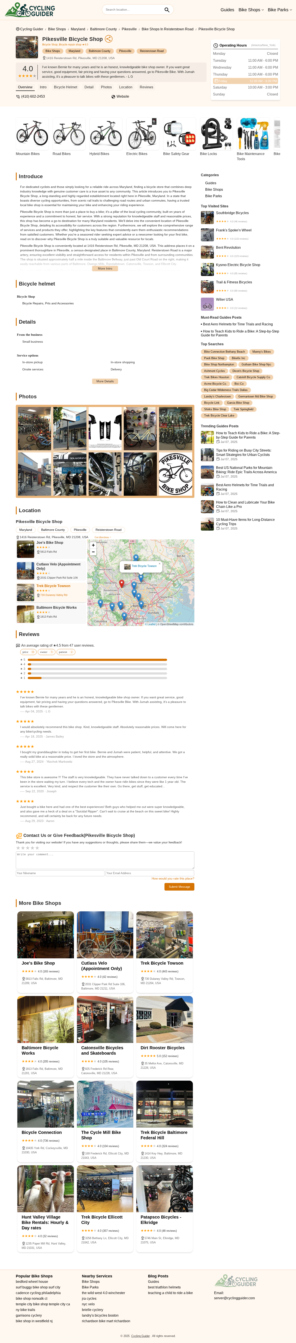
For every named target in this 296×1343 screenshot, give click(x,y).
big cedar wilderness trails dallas (226, 390)
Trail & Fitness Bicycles (234, 286)
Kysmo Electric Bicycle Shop (238, 269)
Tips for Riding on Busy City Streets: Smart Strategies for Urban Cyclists (243, 455)
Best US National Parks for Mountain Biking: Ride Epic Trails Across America (246, 472)
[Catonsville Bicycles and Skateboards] (105, 1019)
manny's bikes (261, 351)
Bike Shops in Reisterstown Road (168, 29)
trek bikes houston (216, 377)
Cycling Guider (31, 29)
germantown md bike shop (255, 396)
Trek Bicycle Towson (144, 566)
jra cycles (89, 1298)
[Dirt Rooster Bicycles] (164, 1019)
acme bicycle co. (215, 383)
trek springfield (243, 409)
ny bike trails (25, 1310)
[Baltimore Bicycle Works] (45, 1019)
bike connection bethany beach (224, 351)
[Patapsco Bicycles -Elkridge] (164, 1188)
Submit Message (179, 886)
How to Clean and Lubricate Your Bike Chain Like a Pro (245, 506)
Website (123, 96)
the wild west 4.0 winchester (103, 1293)
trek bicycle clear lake (219, 415)
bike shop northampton (219, 364)
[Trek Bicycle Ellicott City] (105, 1188)
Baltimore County (103, 29)
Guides (227, 9)
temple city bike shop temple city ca (43, 1304)
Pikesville (129, 29)
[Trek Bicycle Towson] (164, 934)
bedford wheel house (32, 1281)
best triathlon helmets (164, 1287)
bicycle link (212, 402)
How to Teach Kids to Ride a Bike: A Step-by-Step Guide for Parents (240, 333)
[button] (121, 583)
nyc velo (88, 1304)
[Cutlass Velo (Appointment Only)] (105, 934)
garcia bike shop (238, 402)
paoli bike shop (214, 358)
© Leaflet (150, 624)
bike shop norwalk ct (31, 1298)
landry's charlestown (217, 396)
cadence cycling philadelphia (38, 1293)
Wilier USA (231, 303)
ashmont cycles (214, 371)
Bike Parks (278, 9)
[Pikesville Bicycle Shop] (29, 49)
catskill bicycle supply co (253, 377)
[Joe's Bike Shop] (45, 934)
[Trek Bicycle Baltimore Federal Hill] (164, 1104)
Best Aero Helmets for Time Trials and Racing (238, 324)
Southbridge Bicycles (232, 217)
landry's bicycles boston (100, 1315)
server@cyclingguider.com (234, 1298)
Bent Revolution (232, 251)
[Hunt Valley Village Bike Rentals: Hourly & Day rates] (45, 1188)
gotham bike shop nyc (256, 364)
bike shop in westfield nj (34, 1321)
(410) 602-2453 (33, 96)
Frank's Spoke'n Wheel (234, 234)
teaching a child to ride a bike (170, 1293)
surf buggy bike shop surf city (38, 1287)
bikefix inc (238, 358)
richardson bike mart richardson (106, 1321)
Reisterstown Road (152, 51)
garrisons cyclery (29, 1315)
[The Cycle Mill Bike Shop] (105, 1104)
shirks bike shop (215, 409)
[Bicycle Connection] (45, 1104)
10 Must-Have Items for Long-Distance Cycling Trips (245, 524)
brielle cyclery (92, 1310)
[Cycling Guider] (29, 10)
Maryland (78, 29)
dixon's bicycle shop (246, 371)
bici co (239, 383)
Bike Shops (249, 9)
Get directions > (103, 537)
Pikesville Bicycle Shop (216, 29)
